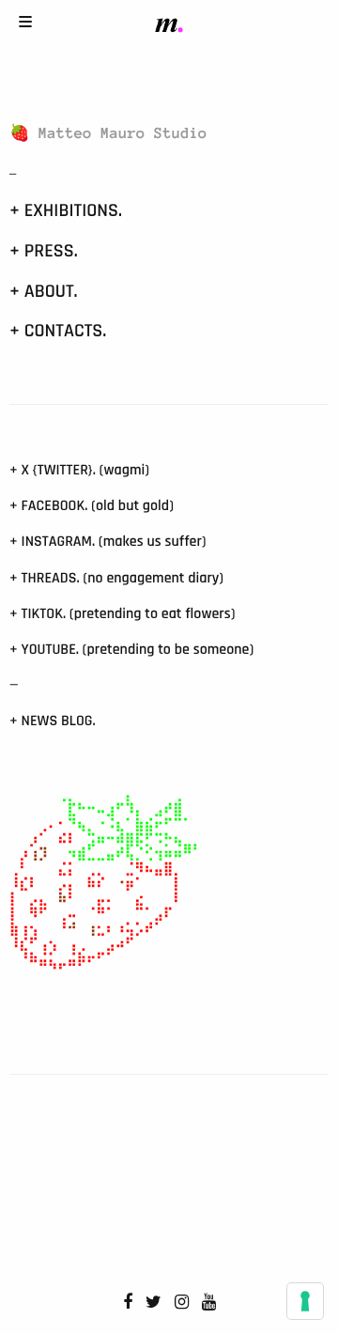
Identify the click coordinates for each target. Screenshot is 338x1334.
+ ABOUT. (43, 291)
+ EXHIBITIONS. (65, 210)
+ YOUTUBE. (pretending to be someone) (131, 649)
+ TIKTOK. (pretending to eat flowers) (122, 614)
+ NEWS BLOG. (52, 721)
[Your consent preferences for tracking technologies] (305, 1301)
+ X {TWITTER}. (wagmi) (79, 470)
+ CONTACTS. (57, 330)
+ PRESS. (43, 251)
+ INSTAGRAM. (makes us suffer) (108, 541)
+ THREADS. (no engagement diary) (116, 578)
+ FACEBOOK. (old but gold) (91, 506)
